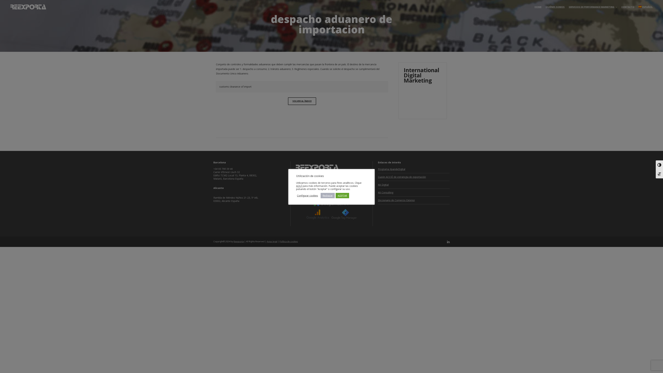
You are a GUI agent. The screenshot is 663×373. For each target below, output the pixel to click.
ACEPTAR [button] (342, 195)
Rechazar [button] (328, 195)
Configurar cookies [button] (307, 195)
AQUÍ (299, 186)
